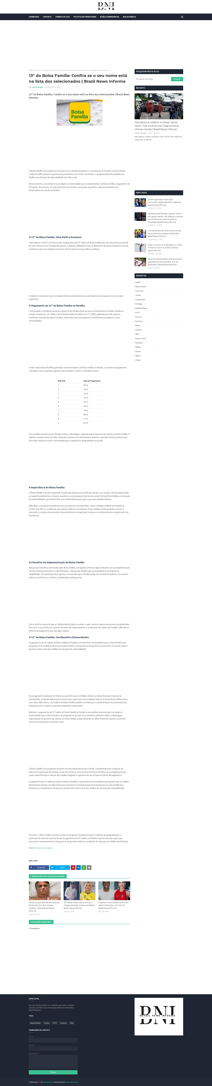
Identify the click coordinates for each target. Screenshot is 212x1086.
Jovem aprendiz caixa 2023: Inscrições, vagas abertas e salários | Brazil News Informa (164, 202)
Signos (138, 356)
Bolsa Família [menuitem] (129, 17)
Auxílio (138, 282)
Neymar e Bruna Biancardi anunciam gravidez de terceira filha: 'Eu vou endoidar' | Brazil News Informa (165, 262)
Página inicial (34, 70)
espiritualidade (141, 308)
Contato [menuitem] (47, 17)
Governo (139, 330)
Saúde (138, 351)
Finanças (139, 321)
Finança (139, 317)
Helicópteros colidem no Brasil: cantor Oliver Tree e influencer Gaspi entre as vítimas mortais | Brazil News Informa (157, 126)
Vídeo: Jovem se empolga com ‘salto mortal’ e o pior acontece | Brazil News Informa (165, 248)
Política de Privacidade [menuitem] (85, 17)
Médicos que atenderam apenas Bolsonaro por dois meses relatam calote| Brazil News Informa (44, 906)
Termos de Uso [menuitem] (62, 17)
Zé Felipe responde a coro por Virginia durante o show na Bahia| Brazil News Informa (79, 905)
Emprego (139, 304)
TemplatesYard (48, 1082)
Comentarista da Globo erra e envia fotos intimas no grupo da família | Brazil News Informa (164, 233)
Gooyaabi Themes (72, 1082)
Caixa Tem (139, 291)
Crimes (138, 295)
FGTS (137, 312)
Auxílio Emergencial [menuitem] (109, 17)
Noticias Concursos (44, 848)
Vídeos (138, 360)
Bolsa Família (141, 286)
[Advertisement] (106, 44)
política (138, 347)
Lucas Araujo (37, 87)
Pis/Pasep (139, 343)
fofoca (138, 325)
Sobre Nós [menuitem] (34, 17)
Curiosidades (140, 299)
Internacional (141, 338)
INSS (137, 334)
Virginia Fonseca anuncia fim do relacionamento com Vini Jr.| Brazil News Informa (113, 905)
